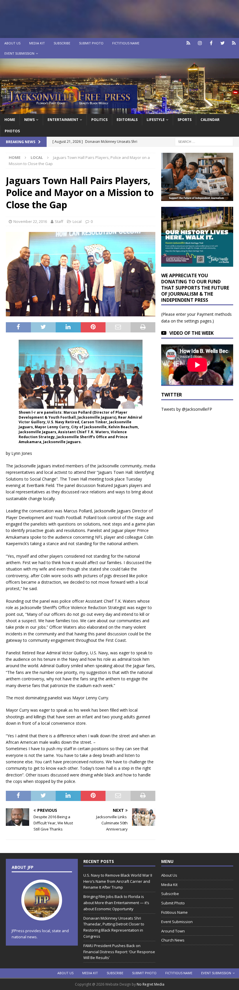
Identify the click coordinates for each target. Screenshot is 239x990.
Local (77, 221)
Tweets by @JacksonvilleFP (186, 409)
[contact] (188, 43)
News (29, 119)
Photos (12, 131)
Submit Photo (91, 43)
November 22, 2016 (30, 221)
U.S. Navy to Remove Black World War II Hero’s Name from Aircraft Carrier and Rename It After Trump (117, 881)
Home (9, 119)
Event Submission (19, 53)
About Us (12, 43)
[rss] (234, 43)
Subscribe (62, 43)
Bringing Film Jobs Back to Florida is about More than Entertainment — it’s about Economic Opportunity (116, 902)
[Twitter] (222, 43)
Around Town (173, 931)
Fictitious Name (125, 43)
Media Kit (37, 43)
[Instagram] (200, 43)
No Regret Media (150, 984)
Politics (99, 119)
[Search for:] (204, 141)
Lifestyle (156, 119)
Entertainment (63, 119)
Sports (184, 119)
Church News (172, 940)
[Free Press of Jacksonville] (119, 110)
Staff (59, 221)
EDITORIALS (127, 119)
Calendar (210, 119)
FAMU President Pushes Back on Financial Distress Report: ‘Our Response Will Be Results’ (119, 951)
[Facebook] (211, 43)
